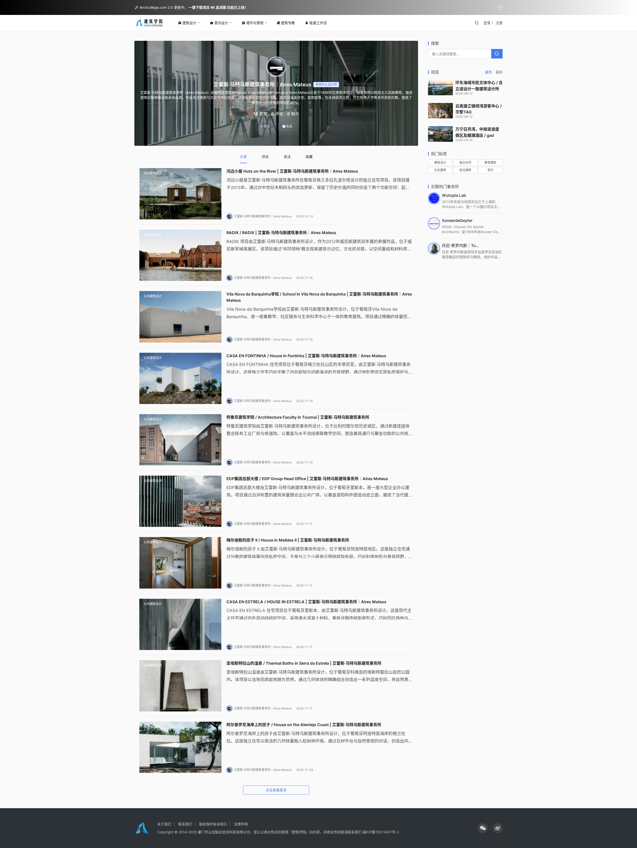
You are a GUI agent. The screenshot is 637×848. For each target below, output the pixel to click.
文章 (243, 156)
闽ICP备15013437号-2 (381, 832)
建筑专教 (288, 23)
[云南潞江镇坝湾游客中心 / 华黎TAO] (440, 111)
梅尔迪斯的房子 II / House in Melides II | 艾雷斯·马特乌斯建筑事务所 (287, 540)
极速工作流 (318, 23)
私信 (289, 126)
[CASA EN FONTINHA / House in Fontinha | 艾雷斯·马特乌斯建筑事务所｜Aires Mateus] (180, 378)
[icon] (483, 828)
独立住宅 (465, 162)
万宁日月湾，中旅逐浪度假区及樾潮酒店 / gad (477, 132)
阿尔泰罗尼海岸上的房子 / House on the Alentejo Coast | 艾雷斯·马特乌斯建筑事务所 (303, 724)
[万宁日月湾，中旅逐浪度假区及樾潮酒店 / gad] (440, 134)
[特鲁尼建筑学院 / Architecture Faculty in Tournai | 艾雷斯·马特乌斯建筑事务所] (180, 439)
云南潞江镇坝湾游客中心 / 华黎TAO (478, 109)
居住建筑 (465, 170)
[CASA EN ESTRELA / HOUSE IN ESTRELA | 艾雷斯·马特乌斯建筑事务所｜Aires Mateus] (180, 624)
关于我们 (164, 824)
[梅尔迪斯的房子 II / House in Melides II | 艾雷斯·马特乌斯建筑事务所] (180, 562)
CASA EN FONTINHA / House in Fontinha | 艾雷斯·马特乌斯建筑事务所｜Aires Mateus (306, 355)
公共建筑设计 (153, 235)
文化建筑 (440, 170)
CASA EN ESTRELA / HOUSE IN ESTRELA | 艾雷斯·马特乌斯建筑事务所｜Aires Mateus (306, 601)
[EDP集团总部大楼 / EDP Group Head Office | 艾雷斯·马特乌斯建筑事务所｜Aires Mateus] (180, 501)
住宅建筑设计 (153, 173)
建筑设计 (189, 23)
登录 (486, 23)
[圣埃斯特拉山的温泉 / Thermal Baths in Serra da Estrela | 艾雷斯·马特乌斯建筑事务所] (180, 685)
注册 (499, 23)
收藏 (309, 156)
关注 (267, 126)
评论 (265, 156)
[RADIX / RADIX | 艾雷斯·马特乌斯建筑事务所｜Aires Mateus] (180, 255)
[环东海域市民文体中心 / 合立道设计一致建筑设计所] (440, 87)
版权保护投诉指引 (213, 824)
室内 (490, 170)
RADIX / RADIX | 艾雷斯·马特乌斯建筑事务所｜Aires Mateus (281, 232)
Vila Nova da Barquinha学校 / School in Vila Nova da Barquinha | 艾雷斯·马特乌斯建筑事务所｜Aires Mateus (319, 297)
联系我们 (185, 824)
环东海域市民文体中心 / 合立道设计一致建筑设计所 (479, 85)
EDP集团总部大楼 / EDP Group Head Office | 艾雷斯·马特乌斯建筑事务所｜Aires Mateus (307, 478)
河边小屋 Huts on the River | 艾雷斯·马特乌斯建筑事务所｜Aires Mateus (292, 171)
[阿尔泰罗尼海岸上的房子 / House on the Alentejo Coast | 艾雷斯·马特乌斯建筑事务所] (180, 747)
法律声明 (241, 824)
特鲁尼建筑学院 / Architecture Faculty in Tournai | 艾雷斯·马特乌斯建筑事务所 (297, 417)
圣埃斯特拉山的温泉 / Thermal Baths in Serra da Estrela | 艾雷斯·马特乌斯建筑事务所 (303, 663)
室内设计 (221, 23)
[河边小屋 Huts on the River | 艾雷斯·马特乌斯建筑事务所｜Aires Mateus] (180, 193)
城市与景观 (255, 23)
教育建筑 (490, 162)
